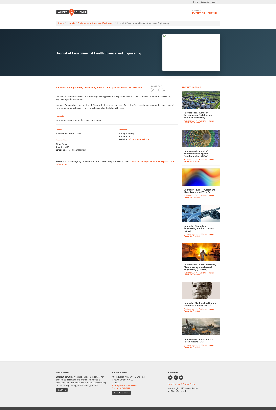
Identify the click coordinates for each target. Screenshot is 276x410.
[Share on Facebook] (158, 90)
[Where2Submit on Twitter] (170, 377)
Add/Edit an (205, 12)
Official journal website (139, 139)
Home (195, 2)
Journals (71, 23)
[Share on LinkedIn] (164, 90)
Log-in (214, 2)
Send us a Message (121, 393)
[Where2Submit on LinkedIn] (181, 377)
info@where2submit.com (125, 385)
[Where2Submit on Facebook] (176, 377)
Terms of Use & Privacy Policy (181, 384)
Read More (61, 390)
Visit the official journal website (146, 161)
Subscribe (205, 2)
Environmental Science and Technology (96, 23)
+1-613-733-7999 (122, 388)
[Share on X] (153, 90)
